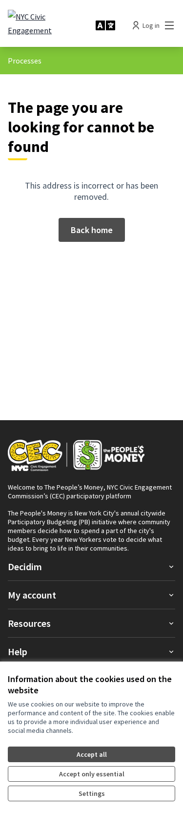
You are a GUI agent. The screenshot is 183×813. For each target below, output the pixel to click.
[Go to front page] (48, 25)
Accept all (92, 754)
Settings (92, 793)
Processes (24, 60)
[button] (91, 566)
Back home (92, 229)
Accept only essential (91, 774)
